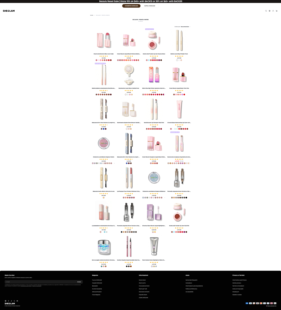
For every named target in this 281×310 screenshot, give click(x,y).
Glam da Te (142, 283)
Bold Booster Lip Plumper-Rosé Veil (154, 122)
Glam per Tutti (143, 289)
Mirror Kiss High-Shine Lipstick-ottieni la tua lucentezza (157, 88)
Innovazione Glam (144, 286)
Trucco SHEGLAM (97, 280)
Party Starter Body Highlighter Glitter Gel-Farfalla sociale (158, 260)
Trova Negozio (96, 294)
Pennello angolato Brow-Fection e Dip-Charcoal (131, 225)
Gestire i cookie (237, 294)
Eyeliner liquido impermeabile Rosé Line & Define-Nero (133, 260)
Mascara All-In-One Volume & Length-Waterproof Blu (132, 157)
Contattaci (189, 283)
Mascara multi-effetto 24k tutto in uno (104, 191)
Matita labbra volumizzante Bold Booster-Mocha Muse (108, 88)
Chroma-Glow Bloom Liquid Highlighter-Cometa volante (158, 225)
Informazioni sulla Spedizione (194, 286)
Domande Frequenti (191, 280)
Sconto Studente (97, 289)
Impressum (235, 291)
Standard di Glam (144, 291)
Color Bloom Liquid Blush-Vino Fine (179, 88)
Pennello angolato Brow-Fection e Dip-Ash (179, 191)
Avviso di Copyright (237, 289)
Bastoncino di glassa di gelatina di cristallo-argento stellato (184, 157)
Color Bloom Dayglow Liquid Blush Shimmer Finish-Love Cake (159, 157)
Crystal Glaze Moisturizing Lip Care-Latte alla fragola (182, 122)
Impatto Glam (143, 294)
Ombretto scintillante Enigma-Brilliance (154, 191)
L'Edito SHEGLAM (143, 297)
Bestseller (95, 286)
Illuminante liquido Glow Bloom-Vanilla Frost (129, 122)
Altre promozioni (96, 291)
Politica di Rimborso (191, 289)
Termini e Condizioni (36, 285)
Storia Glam (142, 280)
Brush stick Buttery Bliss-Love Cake (104, 54)
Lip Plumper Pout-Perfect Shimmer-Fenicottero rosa (132, 191)
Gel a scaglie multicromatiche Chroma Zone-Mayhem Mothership (111, 260)
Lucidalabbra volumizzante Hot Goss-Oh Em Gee (106, 225)
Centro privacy (236, 283)
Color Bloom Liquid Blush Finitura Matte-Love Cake (131, 54)
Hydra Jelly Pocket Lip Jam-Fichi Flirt (179, 225)
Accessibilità (189, 291)
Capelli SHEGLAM (97, 283)
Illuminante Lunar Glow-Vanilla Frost (129, 88)
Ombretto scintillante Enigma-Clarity (103, 157)
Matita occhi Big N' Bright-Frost (179, 54)
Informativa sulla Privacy (26, 285)
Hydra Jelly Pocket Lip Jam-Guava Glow (154, 54)
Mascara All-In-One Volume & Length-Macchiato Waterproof (109, 122)
